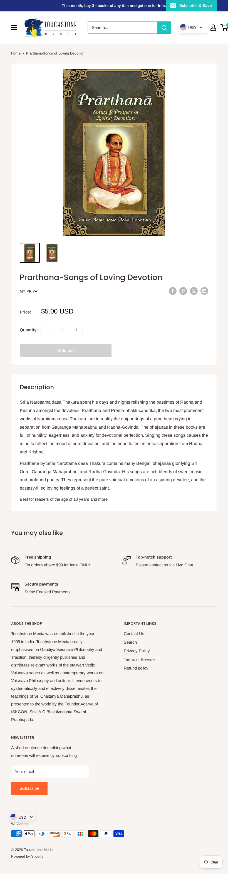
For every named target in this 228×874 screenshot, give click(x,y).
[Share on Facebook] (173, 291)
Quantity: (29, 329)
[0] (224, 27)
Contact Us (134, 633)
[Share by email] (204, 291)
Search (130, 642)
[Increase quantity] (77, 330)
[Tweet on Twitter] (194, 291)
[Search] (164, 27)
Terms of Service (139, 659)
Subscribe (29, 788)
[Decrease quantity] (47, 330)
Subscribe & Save (195, 5)
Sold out (66, 350)
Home (16, 53)
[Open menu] (14, 27)
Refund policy (136, 668)
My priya (28, 291)
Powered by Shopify (27, 856)
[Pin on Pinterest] (183, 291)
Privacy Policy (137, 650)
